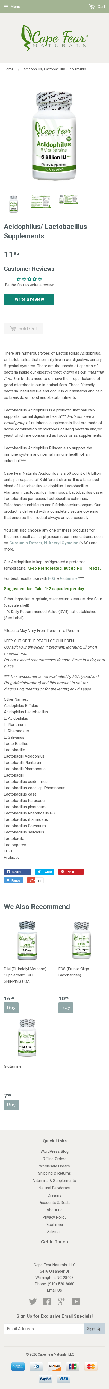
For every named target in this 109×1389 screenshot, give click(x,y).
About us (54, 1210)
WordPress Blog (54, 1151)
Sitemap (54, 1231)
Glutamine (69, 578)
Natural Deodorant (54, 1188)
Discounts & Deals (54, 1202)
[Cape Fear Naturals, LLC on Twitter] (33, 1303)
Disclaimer (54, 1224)
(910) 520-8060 (61, 1284)
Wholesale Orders (54, 1166)
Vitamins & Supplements (54, 1180)
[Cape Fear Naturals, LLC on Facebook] (47, 1303)
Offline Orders (54, 1158)
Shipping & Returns (54, 1173)
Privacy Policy (54, 1217)
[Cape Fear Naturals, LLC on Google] (61, 1303)
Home (8, 69)
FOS (51, 578)
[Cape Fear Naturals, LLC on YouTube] (76, 1303)
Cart (101, 6)
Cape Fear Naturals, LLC (56, 1354)
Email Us (54, 1290)
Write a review (29, 299)
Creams (54, 1195)
